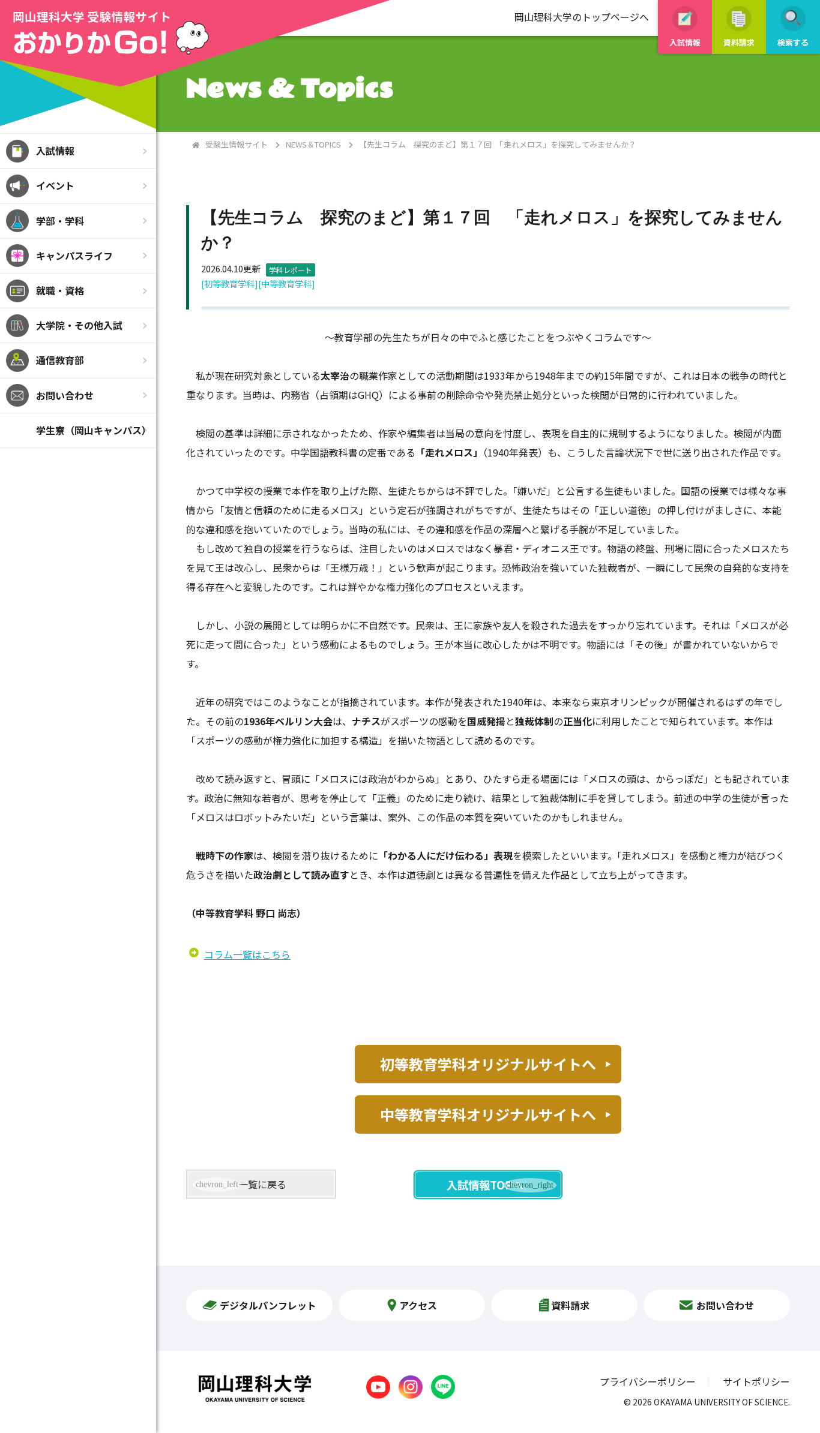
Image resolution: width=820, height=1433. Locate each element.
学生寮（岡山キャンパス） (93, 430)
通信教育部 (60, 360)
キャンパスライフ (74, 255)
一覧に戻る (262, 1184)
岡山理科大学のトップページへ (581, 17)
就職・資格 (60, 290)
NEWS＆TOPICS (313, 144)
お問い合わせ (65, 395)
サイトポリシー (756, 1381)
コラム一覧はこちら (247, 954)
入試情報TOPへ (485, 1184)
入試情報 (55, 150)
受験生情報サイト (236, 144)
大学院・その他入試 (79, 325)
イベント (55, 185)
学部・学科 (60, 221)
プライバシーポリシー (648, 1381)
